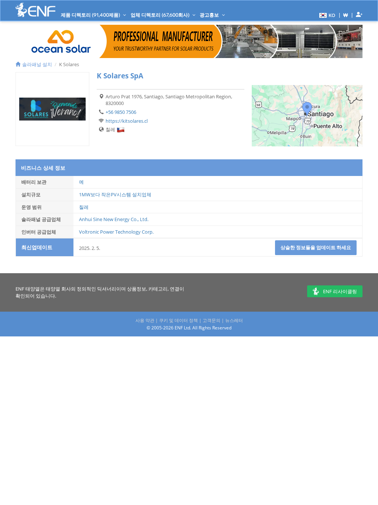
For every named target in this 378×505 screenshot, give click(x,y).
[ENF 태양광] (35, 9)
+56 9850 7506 (121, 112)
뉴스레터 (234, 320)
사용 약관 (144, 320)
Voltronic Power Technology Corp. (116, 231)
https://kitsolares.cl (127, 121)
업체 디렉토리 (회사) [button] (160, 15)
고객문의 (211, 320)
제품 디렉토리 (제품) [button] (91, 15)
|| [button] (345, 14)
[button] (326, 15)
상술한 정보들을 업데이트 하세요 (316, 247)
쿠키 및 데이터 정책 (178, 320)
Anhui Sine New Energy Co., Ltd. (113, 219)
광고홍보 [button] (210, 15)
